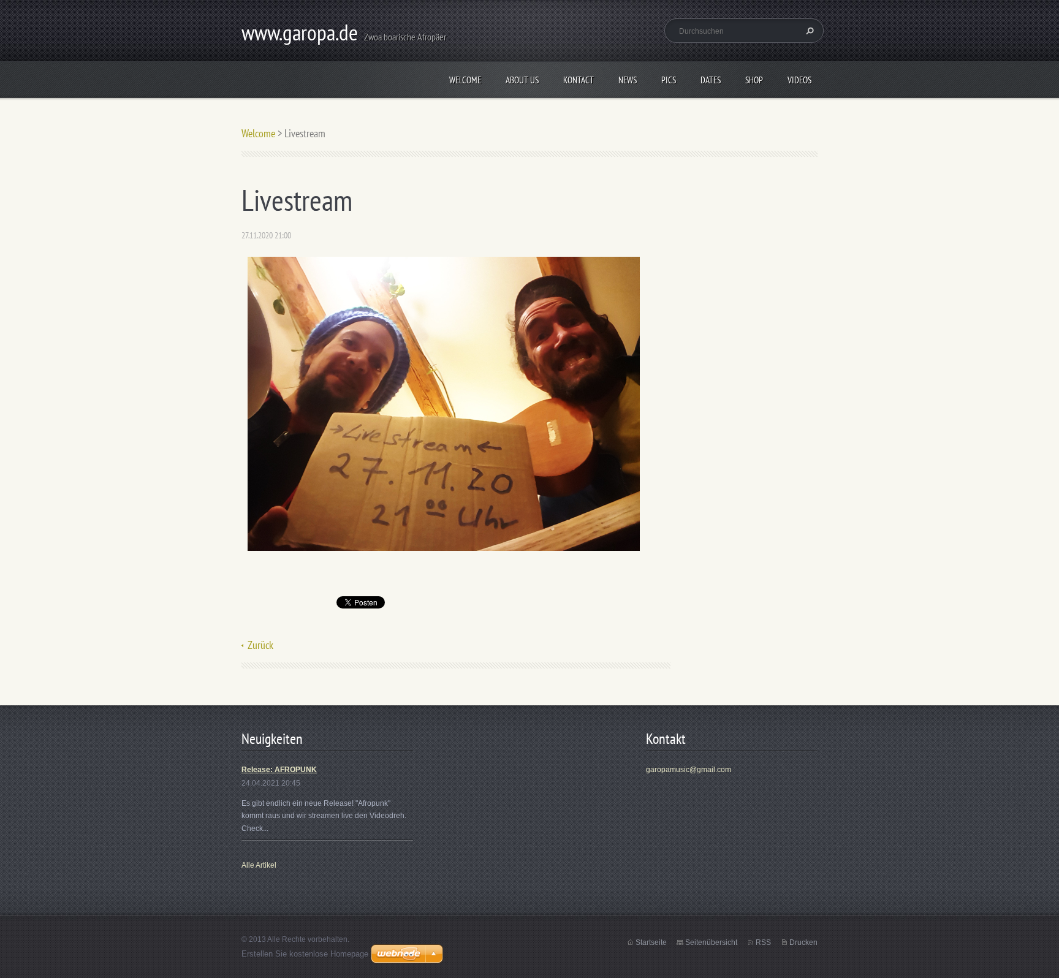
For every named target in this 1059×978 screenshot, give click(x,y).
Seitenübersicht (711, 942)
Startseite (651, 942)
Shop (754, 80)
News (627, 80)
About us (522, 80)
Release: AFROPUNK (279, 769)
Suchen (808, 30)
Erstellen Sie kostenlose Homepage (304, 953)
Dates (710, 80)
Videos (799, 80)
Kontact (578, 80)
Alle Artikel (258, 865)
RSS (763, 942)
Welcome (465, 80)
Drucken (803, 942)
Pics (668, 80)
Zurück (260, 645)
